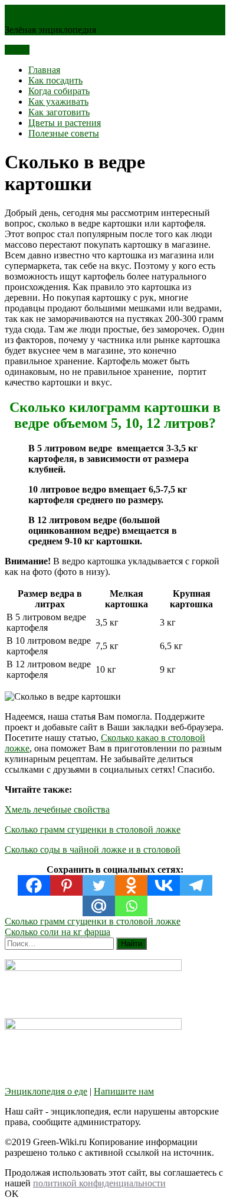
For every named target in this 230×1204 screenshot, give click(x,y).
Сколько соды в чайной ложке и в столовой (92, 849)
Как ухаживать (58, 102)
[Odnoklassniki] (131, 885)
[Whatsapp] (131, 906)
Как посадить (55, 80)
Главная (44, 70)
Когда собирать (59, 91)
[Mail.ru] (99, 906)
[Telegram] (196, 885)
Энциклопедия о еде (46, 1091)
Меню (17, 50)
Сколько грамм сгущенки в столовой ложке (92, 829)
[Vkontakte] (163, 885)
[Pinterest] (66, 885)
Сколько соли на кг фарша (57, 932)
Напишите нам (124, 1091)
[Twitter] (99, 885)
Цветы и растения (64, 123)
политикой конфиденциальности (99, 1183)
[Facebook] (34, 885)
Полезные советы (63, 133)
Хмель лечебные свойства (57, 809)
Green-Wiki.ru (34, 10)
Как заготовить (59, 112)
